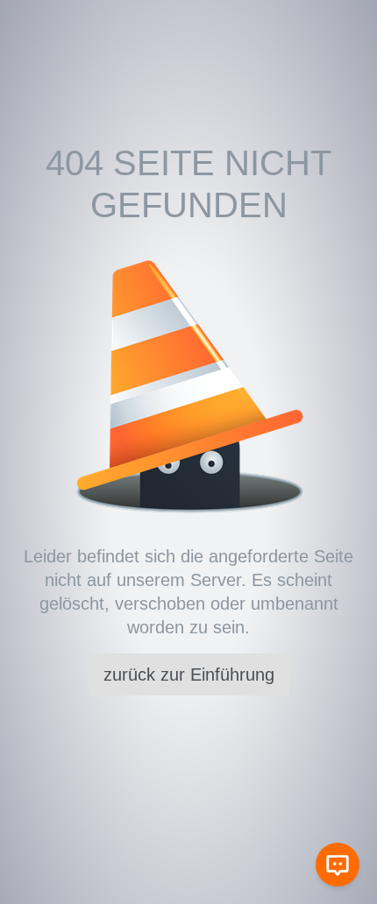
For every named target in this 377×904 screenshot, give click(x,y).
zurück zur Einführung (188, 674)
